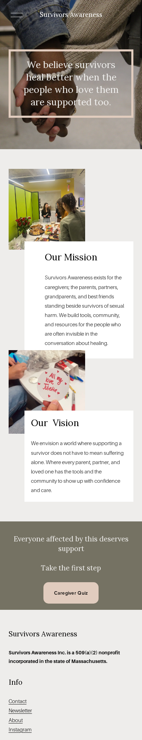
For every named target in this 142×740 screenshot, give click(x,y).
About (16, 720)
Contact (18, 701)
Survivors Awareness (71, 15)
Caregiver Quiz (71, 592)
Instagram (20, 729)
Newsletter (20, 710)
